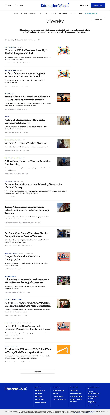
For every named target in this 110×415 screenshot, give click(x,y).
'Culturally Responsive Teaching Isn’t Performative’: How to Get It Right (25, 75)
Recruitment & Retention (13, 158)
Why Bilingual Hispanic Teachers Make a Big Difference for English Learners (27, 281)
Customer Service (58, 396)
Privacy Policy (91, 411)
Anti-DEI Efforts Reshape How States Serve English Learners (25, 121)
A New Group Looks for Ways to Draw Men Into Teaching (27, 163)
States (7, 116)
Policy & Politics (30, 13)
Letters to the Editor (58, 390)
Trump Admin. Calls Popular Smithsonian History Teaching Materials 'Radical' (27, 98)
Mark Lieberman (9, 245)
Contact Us (56, 387)
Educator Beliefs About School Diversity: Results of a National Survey (33, 186)
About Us (38, 387)
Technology (63, 13)
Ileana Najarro (9, 132)
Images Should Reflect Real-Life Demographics (22, 258)
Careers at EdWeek (40, 402)
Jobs (81, 13)
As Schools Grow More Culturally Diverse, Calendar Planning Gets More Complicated (28, 304)
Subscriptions (74, 390)
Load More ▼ (37, 371)
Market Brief (90, 13)
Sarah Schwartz (9, 109)
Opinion (74, 13)
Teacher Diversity (33, 40)
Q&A (23, 158)
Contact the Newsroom (59, 399)
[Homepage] (55, 5)
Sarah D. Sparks (9, 173)
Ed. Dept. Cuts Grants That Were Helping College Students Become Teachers (27, 235)
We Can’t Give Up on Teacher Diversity (25, 143)
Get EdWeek (74, 387)
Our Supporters (39, 399)
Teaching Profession (11, 140)
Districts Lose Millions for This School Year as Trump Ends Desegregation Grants (28, 351)
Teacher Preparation (12, 230)
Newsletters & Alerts (75, 393)
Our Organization (40, 390)
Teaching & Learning (48, 13)
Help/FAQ (55, 393)
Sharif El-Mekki (9, 150)
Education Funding (11, 346)
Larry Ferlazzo (8, 62)
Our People (38, 396)
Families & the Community (13, 299)
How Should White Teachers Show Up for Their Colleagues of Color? (27, 52)
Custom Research (93, 406)
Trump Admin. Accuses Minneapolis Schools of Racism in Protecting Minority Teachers (27, 209)
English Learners (10, 276)
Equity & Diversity (19, 40)
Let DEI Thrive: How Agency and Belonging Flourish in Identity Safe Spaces (27, 327)
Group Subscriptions (76, 396)
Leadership (17, 13)
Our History (38, 393)
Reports (20, 181)
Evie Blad (7, 315)
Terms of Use (78, 412)
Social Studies (9, 93)
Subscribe (98, 5)
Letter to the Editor (26, 253)
